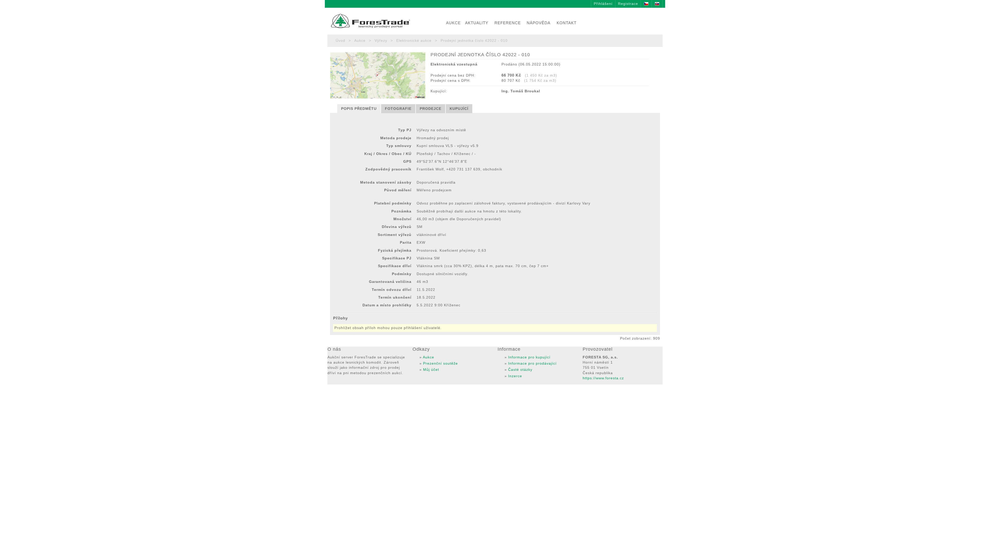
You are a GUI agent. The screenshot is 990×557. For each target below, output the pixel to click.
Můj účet (431, 370)
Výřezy (381, 41)
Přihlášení (603, 4)
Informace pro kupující (529, 357)
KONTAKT (566, 23)
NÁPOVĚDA (538, 23)
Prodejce (430, 109)
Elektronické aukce (414, 41)
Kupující (459, 109)
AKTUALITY (476, 23)
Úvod (340, 41)
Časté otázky (520, 370)
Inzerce (515, 376)
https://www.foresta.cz (603, 378)
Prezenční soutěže (440, 363)
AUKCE (453, 23)
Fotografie (398, 109)
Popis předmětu (359, 109)
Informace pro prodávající (532, 363)
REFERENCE (507, 23)
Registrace (628, 4)
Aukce (360, 41)
